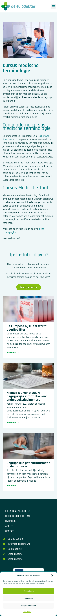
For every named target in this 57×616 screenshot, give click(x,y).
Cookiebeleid (27, 612)
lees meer (12, 352)
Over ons (10, 521)
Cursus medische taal (17, 516)
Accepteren (29, 591)
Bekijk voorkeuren (28, 605)
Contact (9, 531)
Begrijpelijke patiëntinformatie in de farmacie (28, 465)
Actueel (9, 526)
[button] (52, 575)
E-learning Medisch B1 (17, 511)
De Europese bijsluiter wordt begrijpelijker (27, 328)
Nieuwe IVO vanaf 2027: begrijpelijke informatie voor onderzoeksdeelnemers (27, 396)
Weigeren (28, 598)
